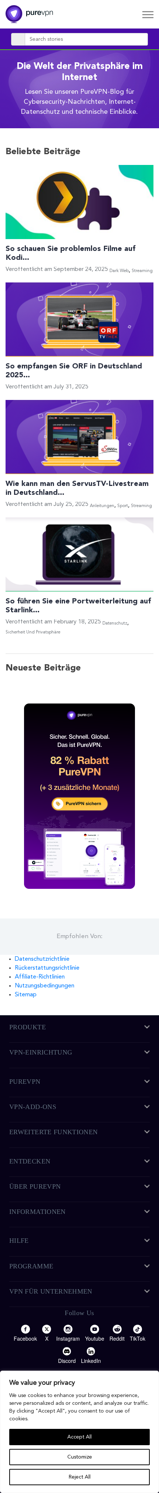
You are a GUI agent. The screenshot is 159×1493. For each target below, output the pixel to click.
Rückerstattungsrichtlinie (47, 968)
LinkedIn (91, 1360)
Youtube (94, 1338)
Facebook (25, 1338)
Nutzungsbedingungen (44, 986)
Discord (67, 1360)
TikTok (137, 1338)
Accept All (79, 1437)
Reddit (117, 1338)
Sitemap (26, 995)
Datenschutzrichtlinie (42, 959)
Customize (79, 1457)
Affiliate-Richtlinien (40, 977)
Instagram (68, 1338)
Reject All (80, 1477)
